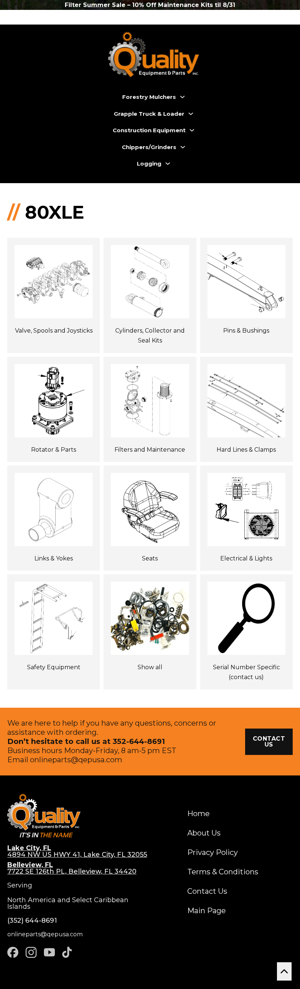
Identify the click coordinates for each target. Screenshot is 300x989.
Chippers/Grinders (149, 147)
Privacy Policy (212, 852)
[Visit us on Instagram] (31, 952)
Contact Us (207, 891)
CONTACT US (269, 741)
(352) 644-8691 (32, 920)
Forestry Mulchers (149, 96)
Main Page (206, 910)
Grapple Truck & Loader (149, 113)
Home (198, 813)
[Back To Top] (284, 971)
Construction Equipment (149, 130)
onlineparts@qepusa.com (76, 759)
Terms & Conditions (222, 871)
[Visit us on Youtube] (49, 952)
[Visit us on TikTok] (67, 952)
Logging (149, 163)
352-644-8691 (139, 741)
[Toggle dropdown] (182, 97)
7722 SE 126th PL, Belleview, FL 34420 (71, 868)
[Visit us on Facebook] (12, 952)
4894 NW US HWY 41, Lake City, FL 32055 (77, 851)
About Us (204, 833)
